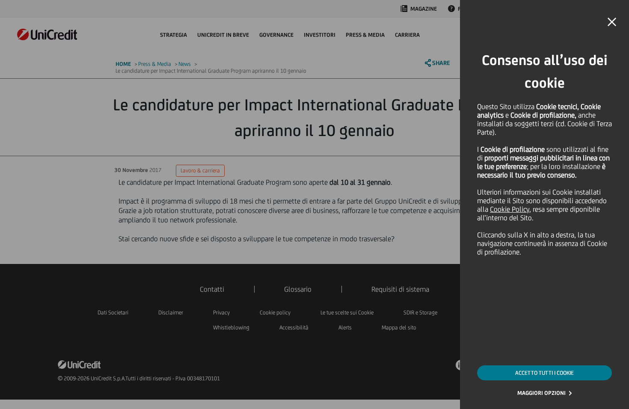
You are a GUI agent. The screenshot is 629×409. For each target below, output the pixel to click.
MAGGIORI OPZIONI (541, 393)
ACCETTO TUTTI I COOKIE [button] (544, 373)
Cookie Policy (509, 209)
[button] (612, 22)
